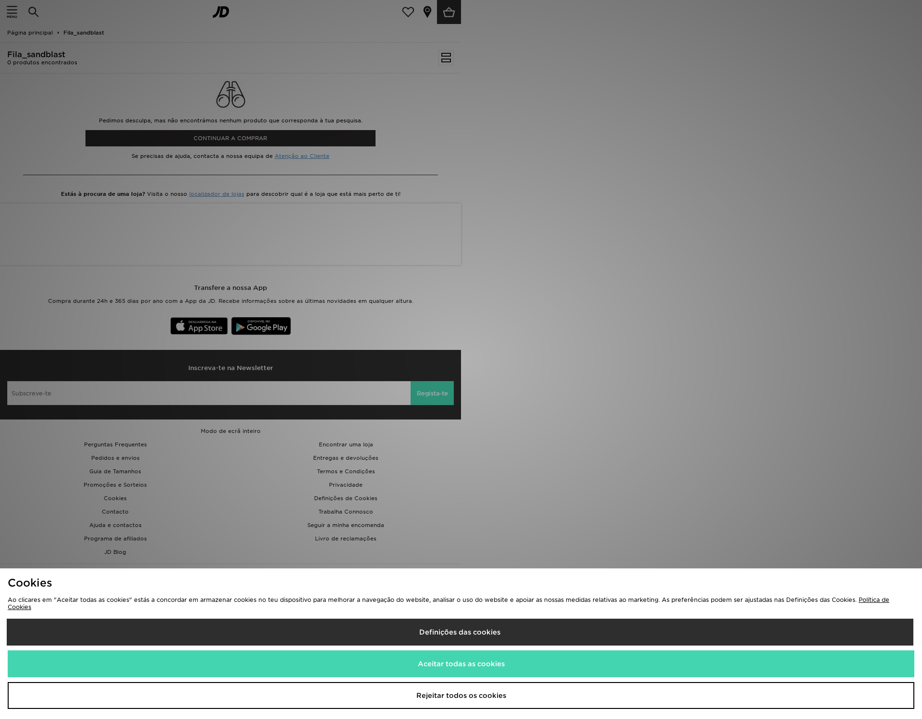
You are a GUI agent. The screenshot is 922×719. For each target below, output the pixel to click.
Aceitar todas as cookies (461, 664)
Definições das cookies (459, 632)
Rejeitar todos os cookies (461, 695)
